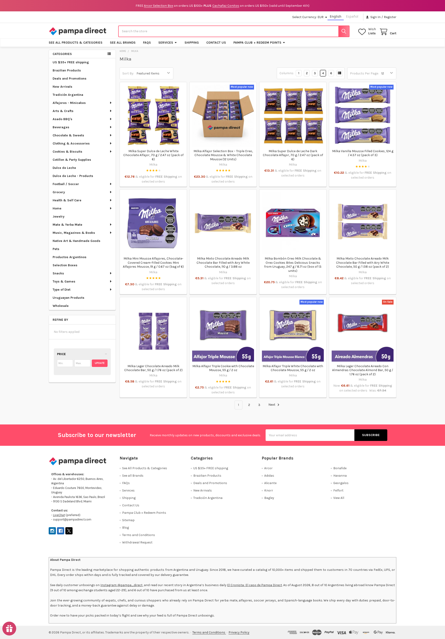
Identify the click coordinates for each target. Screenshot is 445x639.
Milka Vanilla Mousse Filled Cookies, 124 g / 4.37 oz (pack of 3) (362, 153)
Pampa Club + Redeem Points (257, 43)
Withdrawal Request (137, 542)
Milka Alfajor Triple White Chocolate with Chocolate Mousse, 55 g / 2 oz (293, 368)
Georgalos (341, 483)
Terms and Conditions (138, 535)
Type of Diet (61, 290)
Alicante (270, 483)
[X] (69, 530)
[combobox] (234, 31)
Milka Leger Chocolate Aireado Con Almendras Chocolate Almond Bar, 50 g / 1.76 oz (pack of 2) (362, 370)
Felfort (338, 490)
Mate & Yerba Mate (67, 225)
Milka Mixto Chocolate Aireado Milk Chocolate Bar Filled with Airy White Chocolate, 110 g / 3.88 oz (223, 263)
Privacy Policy (239, 632)
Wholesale (61, 306)
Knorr (268, 490)
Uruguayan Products (68, 298)
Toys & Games (64, 281)
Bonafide (339, 468)
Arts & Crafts (63, 111)
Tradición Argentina (68, 95)
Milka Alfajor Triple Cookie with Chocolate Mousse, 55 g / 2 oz (223, 368)
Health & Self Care (67, 200)
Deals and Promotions (69, 78)
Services (165, 43)
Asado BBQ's (62, 119)
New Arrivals (62, 87)
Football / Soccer (66, 184)
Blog (125, 528)
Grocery (59, 192)
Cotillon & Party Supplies (72, 160)
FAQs (147, 43)
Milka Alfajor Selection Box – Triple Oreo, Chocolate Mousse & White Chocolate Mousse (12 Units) (223, 155)
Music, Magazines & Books (74, 233)
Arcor (268, 468)
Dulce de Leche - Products (73, 176)
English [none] (335, 16)
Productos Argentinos (69, 257)
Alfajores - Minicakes (69, 103)
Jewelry (58, 216)
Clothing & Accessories (71, 143)
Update (100, 363)
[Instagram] (52, 530)
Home (57, 208)
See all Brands (123, 43)
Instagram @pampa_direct (121, 585)
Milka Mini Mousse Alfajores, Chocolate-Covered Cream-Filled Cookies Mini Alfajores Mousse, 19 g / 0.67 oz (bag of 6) (153, 263)
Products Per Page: (364, 73)
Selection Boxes (65, 265)
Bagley (269, 498)
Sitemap (128, 520)
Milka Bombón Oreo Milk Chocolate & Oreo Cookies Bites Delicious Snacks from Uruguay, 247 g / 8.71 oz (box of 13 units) (292, 265)
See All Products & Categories (75, 43)
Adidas (269, 476)
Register (390, 17)
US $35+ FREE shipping (71, 62)
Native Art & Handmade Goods (76, 241)
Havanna (340, 476)
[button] (82, 354)
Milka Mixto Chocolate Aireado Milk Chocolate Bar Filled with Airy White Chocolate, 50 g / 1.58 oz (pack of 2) (362, 263)
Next (272, 405)
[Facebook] (60, 530)
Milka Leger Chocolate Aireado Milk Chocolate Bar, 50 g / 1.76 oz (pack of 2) (153, 368)
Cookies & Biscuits (67, 152)
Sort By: (128, 73)
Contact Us (216, 43)
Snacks (58, 273)
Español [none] (352, 16)
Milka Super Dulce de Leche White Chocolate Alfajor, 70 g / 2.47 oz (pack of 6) (153, 155)
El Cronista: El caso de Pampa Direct (254, 585)
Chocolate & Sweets (68, 135)
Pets (56, 249)
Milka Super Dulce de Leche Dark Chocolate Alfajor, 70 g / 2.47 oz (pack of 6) (293, 155)
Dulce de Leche (64, 168)
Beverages (61, 127)
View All (338, 498)
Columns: (287, 73)
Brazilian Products (67, 70)
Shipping (191, 43)
